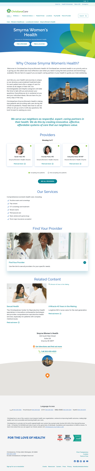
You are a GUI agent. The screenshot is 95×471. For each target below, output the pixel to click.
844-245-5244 (67, 410)
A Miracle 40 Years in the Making (63, 306)
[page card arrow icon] (84, 262)
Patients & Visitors (27, 15)
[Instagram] (78, 461)
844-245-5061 (17, 410)
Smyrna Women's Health (47, 333)
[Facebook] (75, 461)
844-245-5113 (49, 410)
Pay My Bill (57, 15)
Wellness (16, 15)
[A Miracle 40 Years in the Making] (68, 293)
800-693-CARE (11, 454)
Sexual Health (13, 306)
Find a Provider (66, 15)
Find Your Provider (17, 262)
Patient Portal (40, 15)
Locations (49, 15)
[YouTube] (87, 461)
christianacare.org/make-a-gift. (54, 427)
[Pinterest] (81, 461)
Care (8, 15)
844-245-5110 (36, 410)
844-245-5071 (82, 410)
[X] (84, 461)
